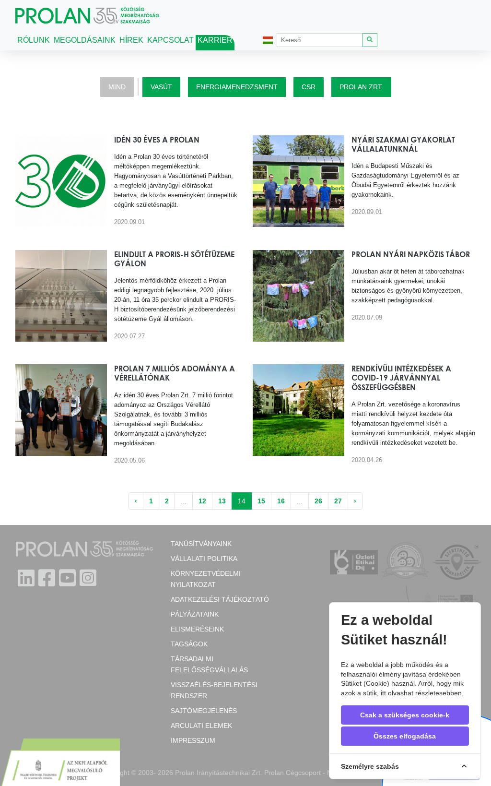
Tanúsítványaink (201, 544)
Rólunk (33, 40)
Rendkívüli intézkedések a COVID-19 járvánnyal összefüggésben (401, 378)
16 (281, 501)
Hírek (131, 40)
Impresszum (193, 740)
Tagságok (189, 644)
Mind (117, 87)
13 (222, 501)
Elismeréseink (197, 629)
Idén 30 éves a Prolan (156, 139)
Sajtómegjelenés (204, 711)
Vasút (161, 87)
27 (338, 501)
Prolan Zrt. (361, 87)
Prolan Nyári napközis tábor (410, 254)
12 (202, 501)
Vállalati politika (204, 558)
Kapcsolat (170, 40)
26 (318, 501)
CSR (309, 87)
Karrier (215, 40)
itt (383, 693)
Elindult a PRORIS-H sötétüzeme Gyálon (174, 259)
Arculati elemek (201, 725)
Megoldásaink (85, 40)
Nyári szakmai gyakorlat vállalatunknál (403, 144)
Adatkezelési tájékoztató (220, 599)
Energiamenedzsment (237, 87)
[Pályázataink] (60, 763)
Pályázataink (195, 614)
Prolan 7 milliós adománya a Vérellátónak (174, 373)
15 (261, 501)
